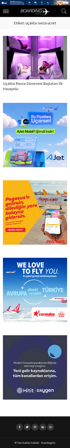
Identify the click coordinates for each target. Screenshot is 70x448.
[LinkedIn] (42, 427)
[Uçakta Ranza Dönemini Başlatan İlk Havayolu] (35, 57)
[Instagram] (35, 427)
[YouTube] (50, 427)
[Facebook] (19, 427)
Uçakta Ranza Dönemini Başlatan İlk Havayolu (33, 86)
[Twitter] (27, 427)
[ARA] (63, 11)
